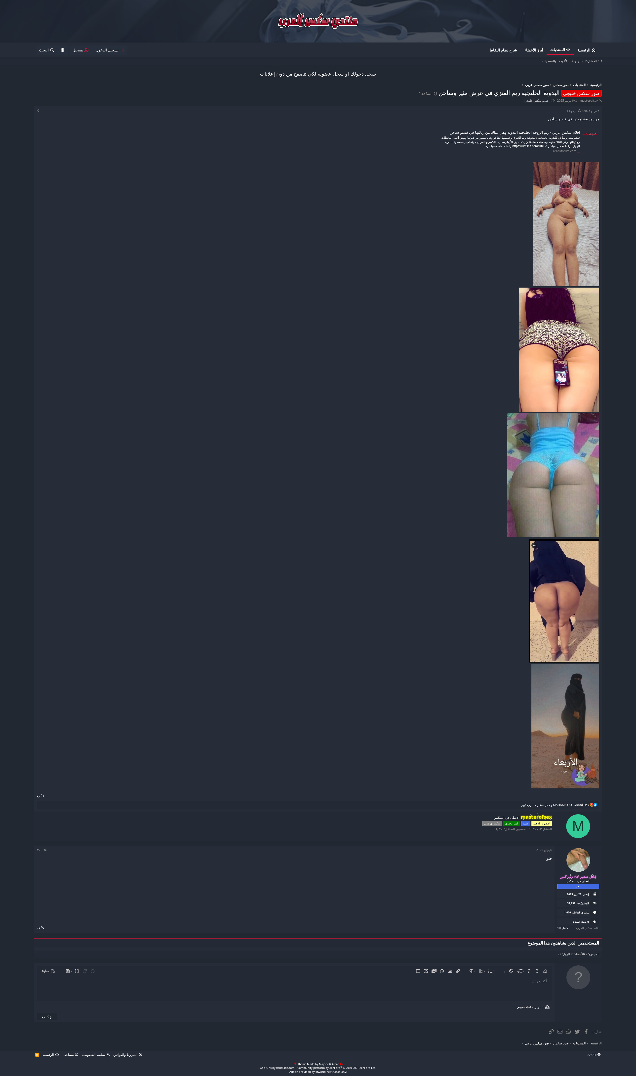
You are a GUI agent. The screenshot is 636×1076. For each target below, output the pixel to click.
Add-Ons (266, 1068)
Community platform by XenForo (336, 1068)
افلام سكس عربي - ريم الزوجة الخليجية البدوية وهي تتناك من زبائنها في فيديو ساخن (515, 132)
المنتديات (557, 49)
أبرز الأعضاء (533, 49)
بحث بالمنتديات (552, 61)
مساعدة (68, 1054)
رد (38, 795)
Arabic (592, 1054)
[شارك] (38, 111)
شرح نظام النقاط (503, 49)
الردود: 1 (572, 111)
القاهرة (576, 921)
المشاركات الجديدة (584, 61)
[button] (545, 971)
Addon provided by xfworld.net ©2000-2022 (318, 1072)
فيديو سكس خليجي (536, 100)
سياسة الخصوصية (94, 1054)
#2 (38, 850)
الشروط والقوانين (125, 1054)
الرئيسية (583, 49)
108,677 (562, 928)
